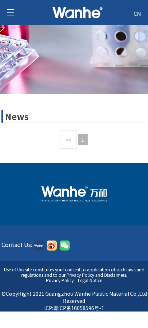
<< (68, 139)
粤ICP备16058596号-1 (78, 308)
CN (137, 13)
